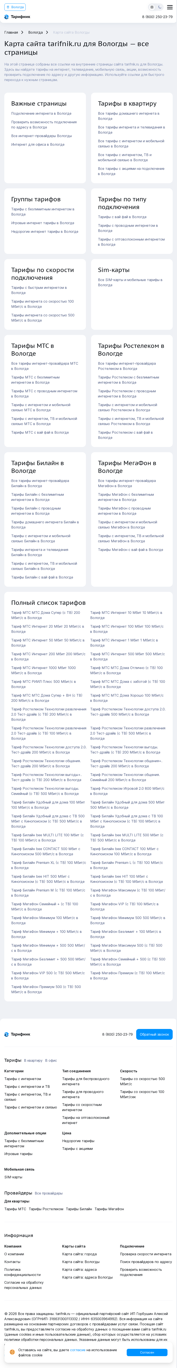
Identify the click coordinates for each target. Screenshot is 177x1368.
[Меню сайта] (170, 7)
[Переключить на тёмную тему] (156, 7)
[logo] (17, 17)
